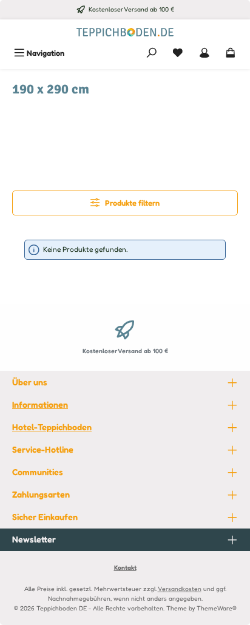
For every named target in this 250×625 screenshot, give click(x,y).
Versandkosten (179, 588)
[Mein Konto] (204, 53)
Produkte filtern (131, 203)
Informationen (40, 404)
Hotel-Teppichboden (52, 427)
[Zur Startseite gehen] (125, 31)
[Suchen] (151, 53)
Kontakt (125, 567)
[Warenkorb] (230, 53)
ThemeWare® (217, 608)
